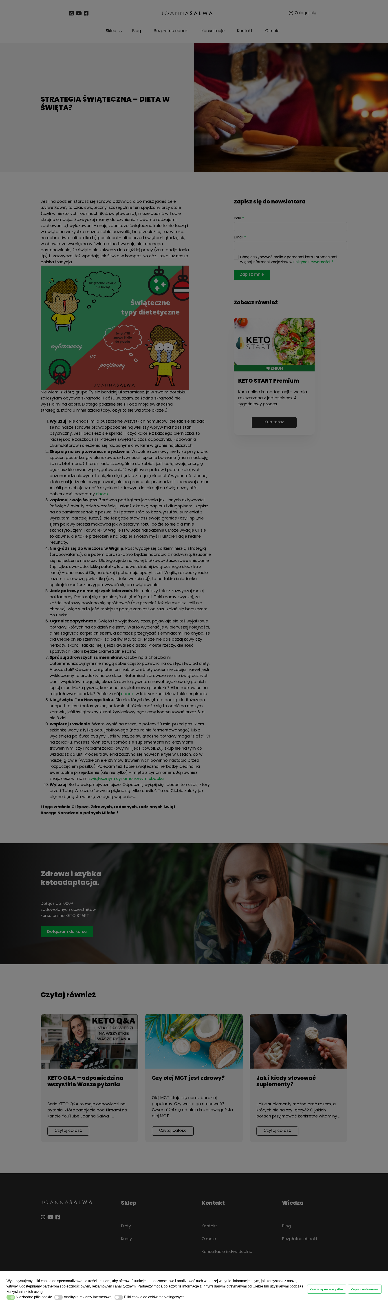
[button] (45, 1292)
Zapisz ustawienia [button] (365, 1289)
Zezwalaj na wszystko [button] (326, 1289)
